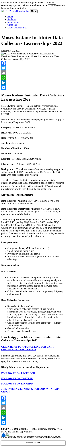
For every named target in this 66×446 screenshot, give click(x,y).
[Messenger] (33, 87)
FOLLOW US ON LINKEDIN (17, 383)
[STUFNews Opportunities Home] (15, 11)
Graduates (12, 25)
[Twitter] (33, 68)
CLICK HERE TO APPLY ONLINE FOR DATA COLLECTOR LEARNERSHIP (27, 348)
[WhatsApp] (33, 77)
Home (10, 16)
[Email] (33, 72)
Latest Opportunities (17, 27)
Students (11, 19)
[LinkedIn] (33, 82)
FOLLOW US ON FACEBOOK (18, 373)
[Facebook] (33, 63)
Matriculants (13, 22)
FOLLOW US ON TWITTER (17, 378)
